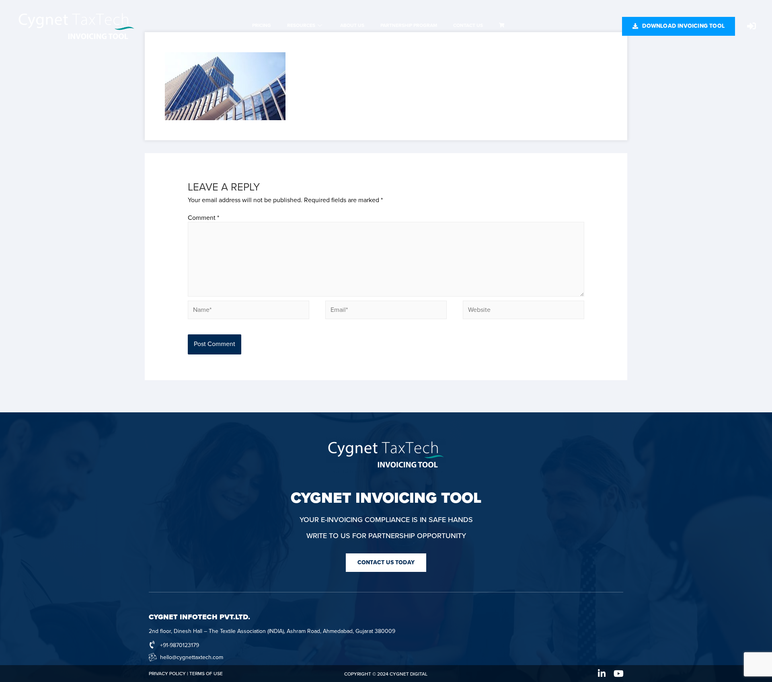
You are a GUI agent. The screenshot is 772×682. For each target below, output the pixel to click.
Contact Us (468, 25)
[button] (678, 26)
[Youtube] (618, 673)
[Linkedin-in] (601, 673)
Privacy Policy (167, 673)
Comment (203, 218)
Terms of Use (206, 673)
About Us (352, 25)
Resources (301, 25)
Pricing (261, 25)
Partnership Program (408, 25)
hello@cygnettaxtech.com (191, 657)
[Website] (523, 311)
